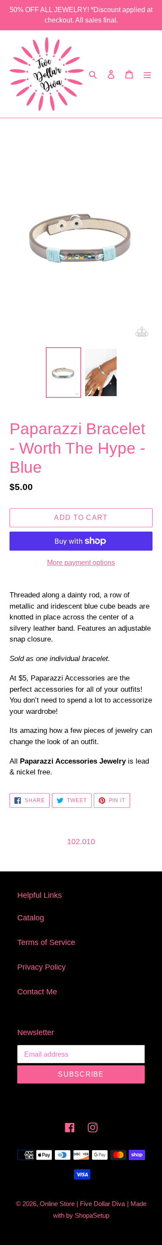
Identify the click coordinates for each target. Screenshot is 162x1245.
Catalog (30, 917)
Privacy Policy (41, 967)
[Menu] (147, 74)
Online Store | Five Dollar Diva (82, 1203)
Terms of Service (46, 942)
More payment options (81, 562)
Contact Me (37, 991)
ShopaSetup (92, 1215)
